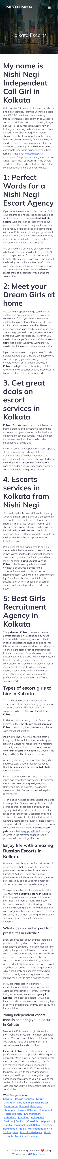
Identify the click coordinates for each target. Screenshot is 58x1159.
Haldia (7, 1113)
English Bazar (40, 1102)
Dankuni (21, 1110)
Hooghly (8, 1136)
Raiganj (17, 1113)
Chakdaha (33, 1121)
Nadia (47, 1132)
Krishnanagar (32, 1113)
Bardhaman (23, 1102)
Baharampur (11, 1106)
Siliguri (40, 1098)
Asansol (29, 1098)
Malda (22, 1128)
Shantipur (9, 1110)
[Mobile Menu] (49, 7)
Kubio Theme (37, 1154)
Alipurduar (47, 1121)
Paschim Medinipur (31, 1132)
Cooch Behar (33, 1124)
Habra (24, 1106)
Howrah (18, 1098)
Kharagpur (36, 1106)
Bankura (20, 1121)
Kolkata (7, 1098)
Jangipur (19, 1124)
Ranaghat (45, 1110)
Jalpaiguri (23, 1117)
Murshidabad (35, 1128)
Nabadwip (10, 1117)
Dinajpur (34, 1136)
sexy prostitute (30, 831)
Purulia (8, 1124)
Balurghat (37, 1117)
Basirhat (9, 1121)
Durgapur (9, 1102)
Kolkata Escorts (34, 153)
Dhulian (32, 1110)
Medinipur (21, 1136)
